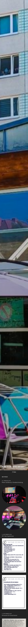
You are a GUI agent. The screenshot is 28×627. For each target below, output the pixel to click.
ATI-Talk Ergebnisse (8, 536)
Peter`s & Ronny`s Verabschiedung (12, 482)
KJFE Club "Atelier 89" (13, 467)
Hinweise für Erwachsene (9, 615)
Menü (14, 472)
